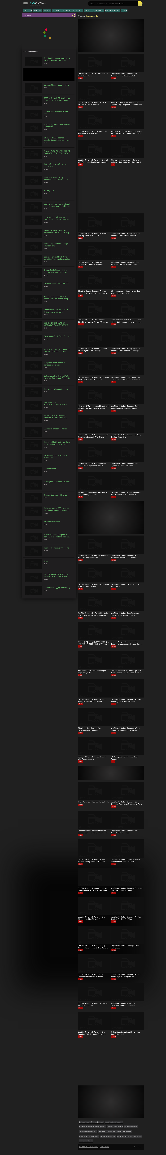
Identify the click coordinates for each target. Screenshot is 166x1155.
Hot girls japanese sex (124, 1131)
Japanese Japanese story (113, 1122)
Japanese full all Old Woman (88, 1136)
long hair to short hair (112, 10)
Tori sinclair (56, 10)
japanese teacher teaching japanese (91, 1122)
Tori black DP (88, 10)
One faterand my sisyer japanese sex (129, 1136)
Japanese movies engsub (87, 1131)
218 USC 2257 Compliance (88, 1147)
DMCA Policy (104, 1147)
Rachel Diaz (38, 10)
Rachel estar (27, 10)
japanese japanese (130, 1127)
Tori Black (79, 10)
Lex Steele (47, 10)
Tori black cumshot (68, 10)
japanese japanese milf (115, 1127)
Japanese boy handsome (106, 1131)
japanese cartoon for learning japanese (92, 1127)
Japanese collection (86, 1141)
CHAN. (38, 2)
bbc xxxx (124, 10)
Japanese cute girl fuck (107, 1136)
